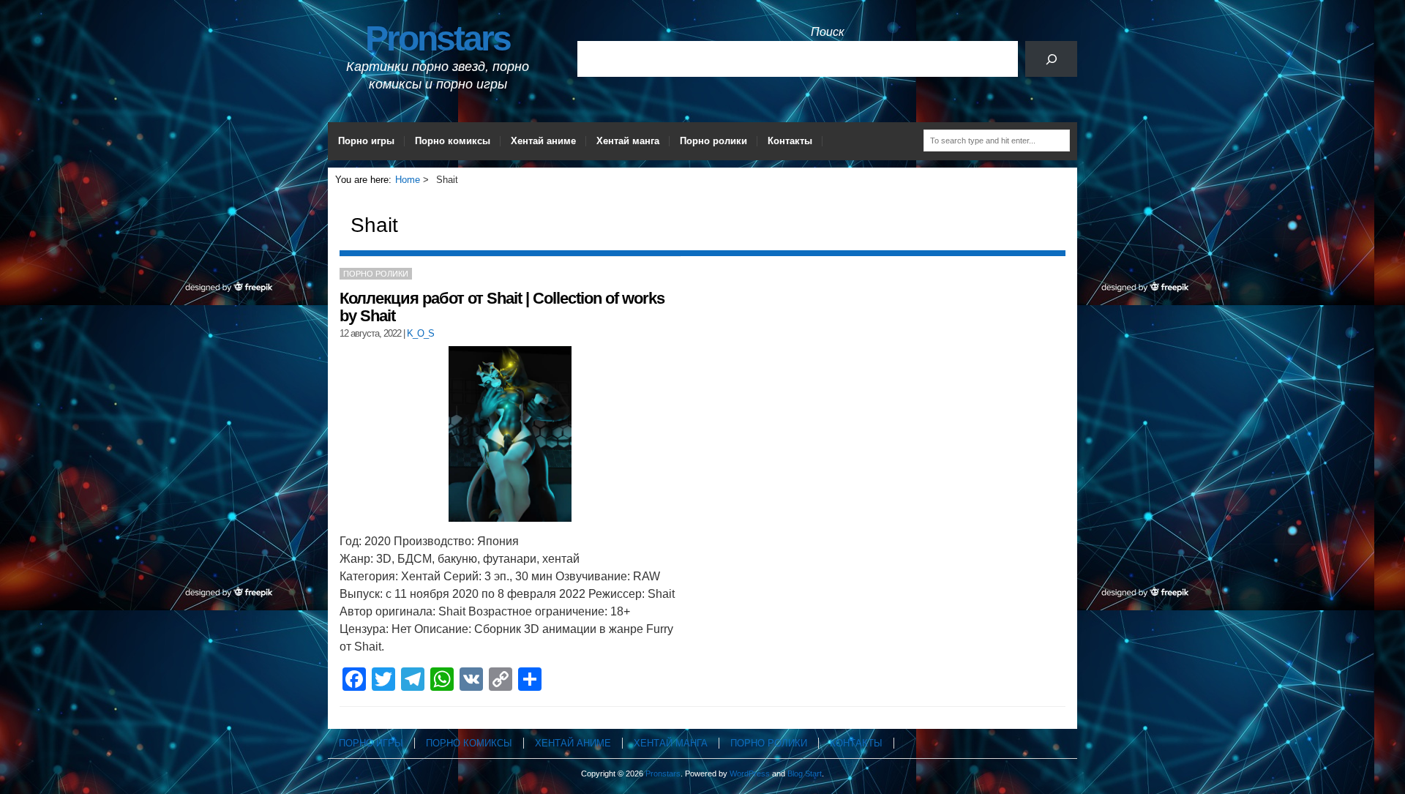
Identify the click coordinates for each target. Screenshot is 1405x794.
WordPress (750, 773)
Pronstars (437, 38)
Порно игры (366, 140)
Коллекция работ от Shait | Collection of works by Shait (502, 307)
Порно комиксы (452, 140)
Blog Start (804, 773)
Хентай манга (627, 140)
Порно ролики (713, 140)
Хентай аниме (543, 140)
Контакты (790, 140)
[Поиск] (1051, 59)
